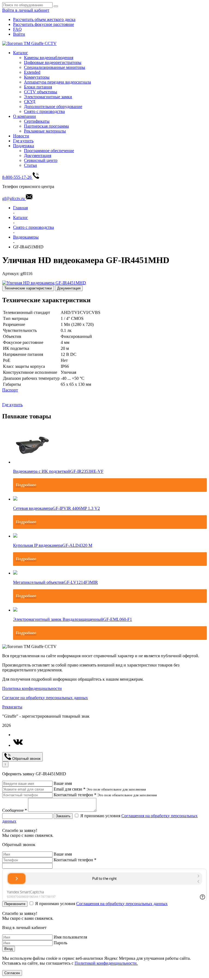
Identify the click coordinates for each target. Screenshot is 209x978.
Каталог (20, 52)
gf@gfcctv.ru (14, 198)
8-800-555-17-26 (17, 177)
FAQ (17, 29)
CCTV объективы (40, 92)
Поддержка (23, 145)
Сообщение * (14, 810)
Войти (19, 34)
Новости (21, 136)
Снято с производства (44, 111)
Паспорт (10, 390)
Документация (37, 155)
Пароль (60, 942)
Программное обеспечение (49, 150)
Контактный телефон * (75, 794)
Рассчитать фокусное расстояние (43, 24)
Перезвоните (14, 904)
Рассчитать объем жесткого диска (44, 19)
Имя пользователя (70, 937)
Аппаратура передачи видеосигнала (57, 82)
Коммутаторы (37, 77)
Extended (32, 72)
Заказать (63, 816)
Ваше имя (63, 783)
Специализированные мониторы (54, 67)
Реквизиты (12, 707)
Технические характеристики (28, 288)
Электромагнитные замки (48, 96)
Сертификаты (37, 121)
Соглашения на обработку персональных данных (122, 903)
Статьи (30, 165)
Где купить (23, 140)
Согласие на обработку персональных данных (45, 697)
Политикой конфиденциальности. (106, 963)
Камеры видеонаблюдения (48, 57)
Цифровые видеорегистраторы (52, 62)
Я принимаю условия (101, 903)
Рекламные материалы (45, 131)
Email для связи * (69, 789)
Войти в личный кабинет (25, 10)
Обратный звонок (26, 759)
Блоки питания (38, 87)
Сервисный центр (40, 160)
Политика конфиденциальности (32, 688)
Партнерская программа (46, 126)
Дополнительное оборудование (53, 106)
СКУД (29, 101)
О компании (24, 116)
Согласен (12, 973)
